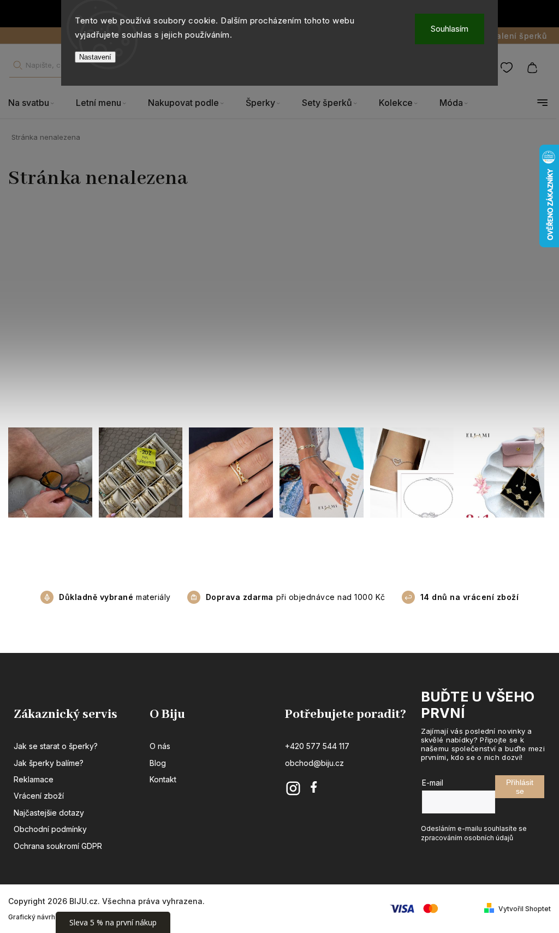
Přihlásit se (519, 786)
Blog (158, 763)
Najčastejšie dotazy (49, 812)
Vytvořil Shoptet (524, 909)
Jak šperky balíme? (49, 763)
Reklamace (33, 779)
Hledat (17, 65)
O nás (160, 746)
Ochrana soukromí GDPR (58, 846)
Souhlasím (449, 28)
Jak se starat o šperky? (56, 746)
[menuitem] (36, 103)
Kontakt (163, 779)
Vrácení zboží (39, 795)
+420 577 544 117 (317, 746)
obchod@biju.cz (314, 763)
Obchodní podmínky (50, 829)
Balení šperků (519, 35)
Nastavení (95, 57)
